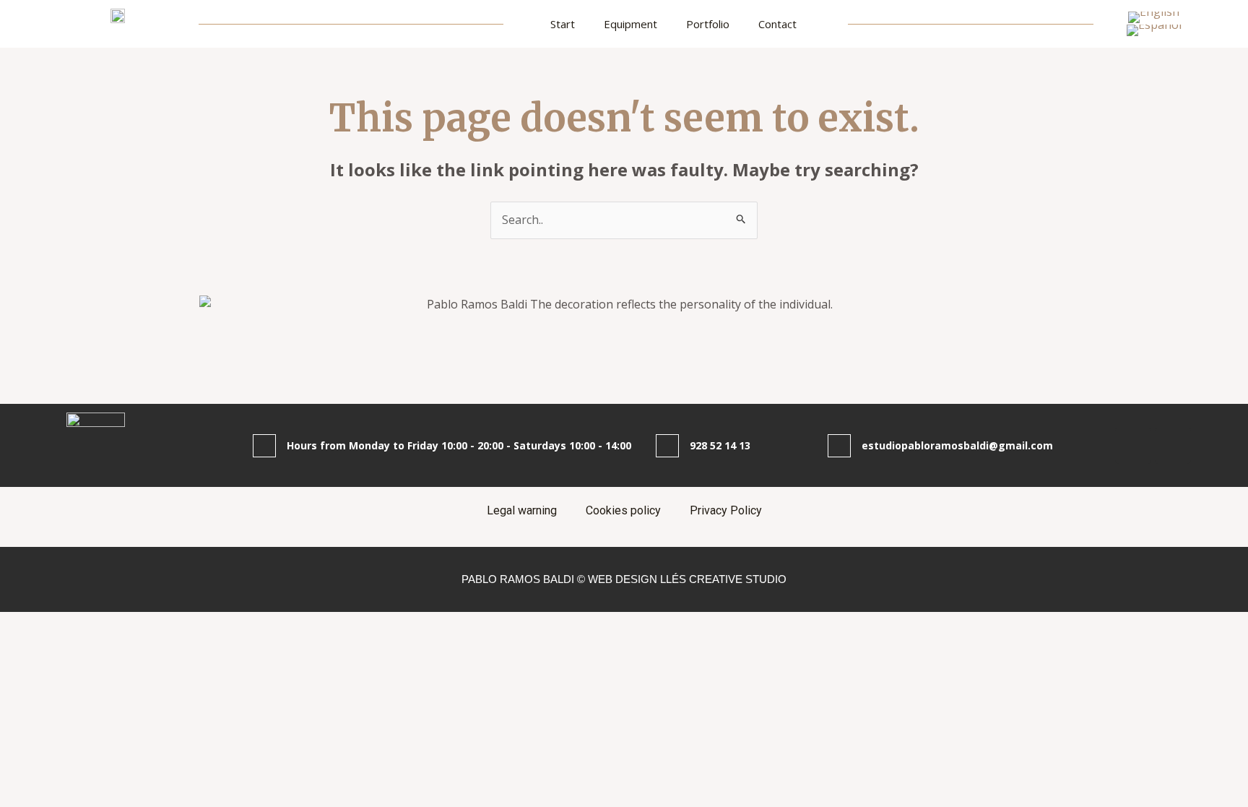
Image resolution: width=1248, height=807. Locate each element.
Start (562, 24)
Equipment (630, 24)
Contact (777, 24)
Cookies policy (623, 510)
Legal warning (522, 510)
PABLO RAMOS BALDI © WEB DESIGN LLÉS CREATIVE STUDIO (624, 579)
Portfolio (707, 24)
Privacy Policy (726, 510)
